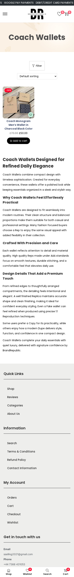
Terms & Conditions (21, 451)
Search (12, 443)
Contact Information (22, 468)
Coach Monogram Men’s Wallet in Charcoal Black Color (18, 124)
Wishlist (12, 522)
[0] (59, 14)
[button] (30, 114)
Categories (15, 405)
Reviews (12, 397)
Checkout (14, 514)
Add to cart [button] (20, 141)
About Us (13, 414)
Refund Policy (16, 460)
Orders (12, 497)
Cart (10, 506)
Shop (10, 389)
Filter (39, 66)
